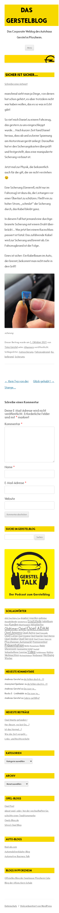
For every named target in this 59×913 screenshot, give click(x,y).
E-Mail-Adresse (15, 483)
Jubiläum (47, 621)
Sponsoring (22, 648)
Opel (22, 628)
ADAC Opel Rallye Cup (12, 618)
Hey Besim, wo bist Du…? (17, 724)
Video (31, 652)
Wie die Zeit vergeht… (16, 734)
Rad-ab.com (11, 846)
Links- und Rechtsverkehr (17, 738)
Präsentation (14, 645)
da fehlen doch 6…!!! (34, 679)
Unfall (30, 649)
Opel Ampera (13, 633)
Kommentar (13, 424)
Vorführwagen (41, 652)
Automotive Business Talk (17, 856)
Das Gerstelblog (26, 15)
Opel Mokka (11, 638)
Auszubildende (11, 621)
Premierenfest (40, 641)
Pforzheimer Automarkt (18, 642)
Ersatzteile (35, 621)
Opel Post (9, 806)
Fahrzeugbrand (42, 351)
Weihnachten (12, 655)
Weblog (50, 652)
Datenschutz (11, 906)
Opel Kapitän (37, 635)
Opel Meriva (48, 635)
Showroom (10, 648)
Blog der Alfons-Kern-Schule (18, 882)
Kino (7, 624)
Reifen (27, 645)
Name (10, 467)
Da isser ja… (30, 688)
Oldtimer (11, 629)
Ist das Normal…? (13, 729)
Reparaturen (34, 646)
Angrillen (33, 618)
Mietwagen (24, 624)
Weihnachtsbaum (26, 655)
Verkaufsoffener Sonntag (16, 652)
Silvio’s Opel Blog (13, 825)
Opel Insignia (24, 635)
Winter (8, 658)
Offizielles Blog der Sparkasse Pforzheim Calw (27, 878)
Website (10, 499)
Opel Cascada (42, 633)
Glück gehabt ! (43, 381)
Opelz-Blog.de (12, 820)
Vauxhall (36, 649)
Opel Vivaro (39, 639)
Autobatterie (22, 621)
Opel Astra (28, 633)
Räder (42, 645)
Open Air (47, 639)
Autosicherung (26, 351)
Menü (29, 47)
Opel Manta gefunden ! (16, 719)
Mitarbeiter (37, 624)
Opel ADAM (38, 628)
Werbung (48, 655)
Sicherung (20, 356)
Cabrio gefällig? (32, 698)
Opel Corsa (11, 635)
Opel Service (26, 639)
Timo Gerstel (11, 347)
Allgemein (29, 347)
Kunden (14, 624)
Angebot (25, 618)
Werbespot (37, 655)
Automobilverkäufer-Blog (17, 851)
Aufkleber (43, 618)
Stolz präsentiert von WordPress (36, 906)
